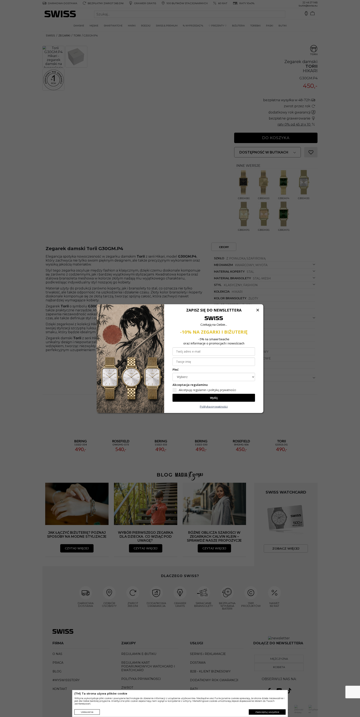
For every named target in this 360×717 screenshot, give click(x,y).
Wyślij (214, 398)
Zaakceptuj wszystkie (267, 712)
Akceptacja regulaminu (190, 385)
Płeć (175, 370)
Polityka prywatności (214, 406)
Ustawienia (87, 712)
